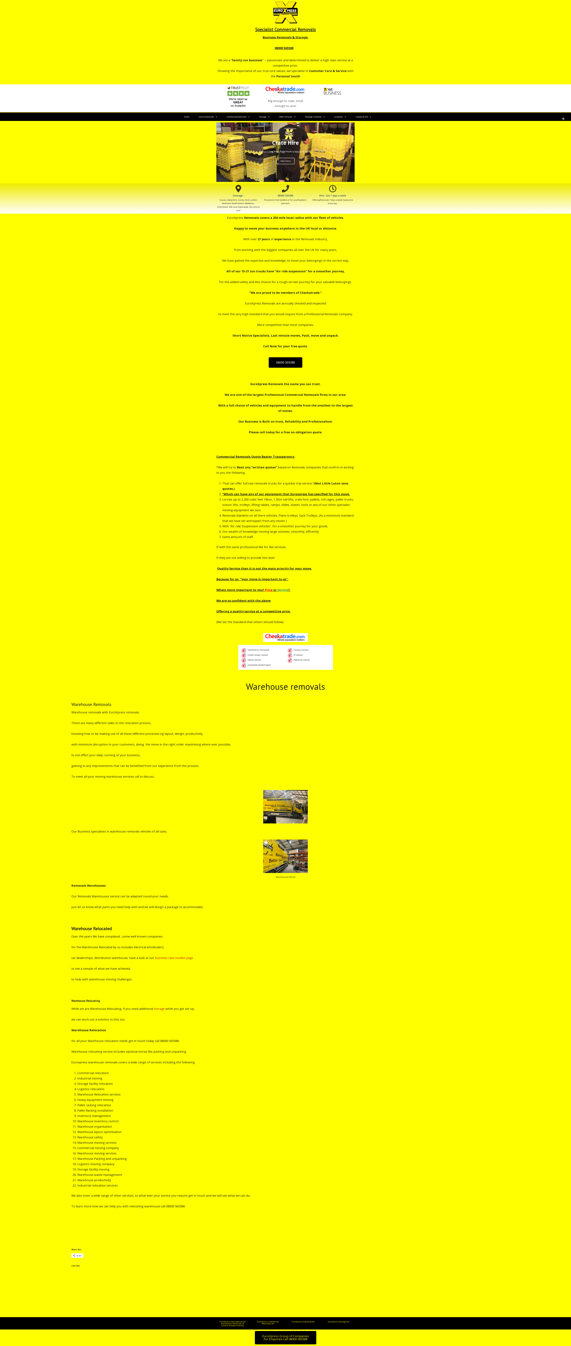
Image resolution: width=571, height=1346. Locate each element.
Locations (338, 116)
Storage (262, 116)
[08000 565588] (285, 188)
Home (186, 116)
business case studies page (174, 958)
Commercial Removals (237, 116)
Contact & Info (362, 116)
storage (159, 1009)
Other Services (285, 116)
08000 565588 (285, 195)
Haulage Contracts (313, 116)
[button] (220, 152)
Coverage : (238, 195)
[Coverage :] (238, 188)
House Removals (206, 116)
